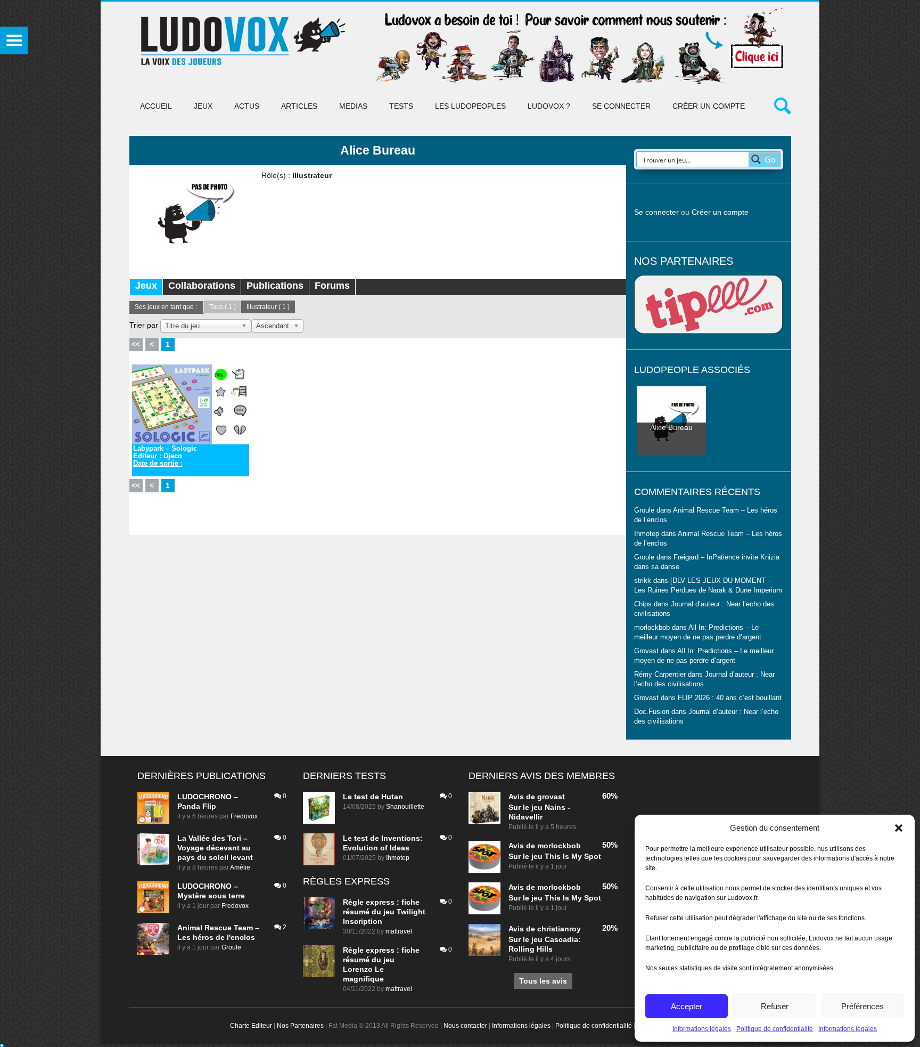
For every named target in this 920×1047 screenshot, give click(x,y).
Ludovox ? (549, 106)
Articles (299, 106)
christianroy (559, 928)
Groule (231, 947)
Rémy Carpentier (660, 674)
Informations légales (701, 1029)
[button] (898, 828)
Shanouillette (405, 806)
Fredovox (244, 816)
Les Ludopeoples (470, 106)
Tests (401, 106)
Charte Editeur (251, 1025)
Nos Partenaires (300, 1025)
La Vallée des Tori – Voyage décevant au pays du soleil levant (215, 848)
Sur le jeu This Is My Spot (554, 856)
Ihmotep (646, 534)
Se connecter (621, 106)
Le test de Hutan (373, 796)
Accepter (686, 1006)
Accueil (156, 106)
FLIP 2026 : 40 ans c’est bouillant (730, 698)
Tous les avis (543, 981)
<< (136, 344)
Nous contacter (465, 1025)
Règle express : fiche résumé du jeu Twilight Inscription (384, 912)
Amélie (240, 867)
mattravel (398, 931)
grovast (551, 796)
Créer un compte (708, 106)
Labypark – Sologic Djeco (165, 456)
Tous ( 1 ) (222, 307)
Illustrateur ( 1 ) (268, 307)
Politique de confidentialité (774, 1029)
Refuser (774, 1006)
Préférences (862, 1006)
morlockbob (559, 845)
